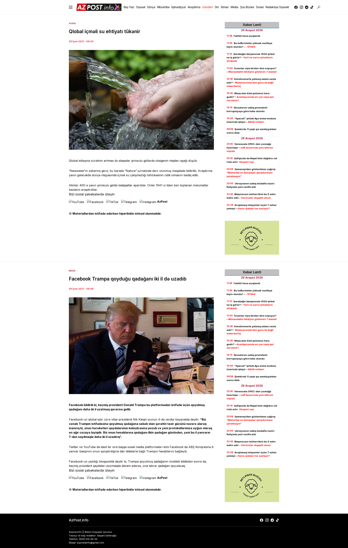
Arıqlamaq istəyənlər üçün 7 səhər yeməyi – (252, 207)
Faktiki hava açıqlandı (243, 35)
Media (72, 270)
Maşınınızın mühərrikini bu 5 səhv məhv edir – (251, 196)
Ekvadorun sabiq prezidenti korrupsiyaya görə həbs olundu (247, 109)
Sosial (72, 23)
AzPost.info (78, 520)
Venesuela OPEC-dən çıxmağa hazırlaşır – (250, 147)
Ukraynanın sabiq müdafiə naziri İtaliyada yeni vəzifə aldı (250, 185)
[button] (70, 7)
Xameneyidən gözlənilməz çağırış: (251, 173)
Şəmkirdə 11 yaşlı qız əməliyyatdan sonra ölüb (251, 131)
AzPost (162, 201)
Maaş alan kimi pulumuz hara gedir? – (250, 97)
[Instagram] (301, 7)
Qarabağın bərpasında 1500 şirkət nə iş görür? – (251, 57)
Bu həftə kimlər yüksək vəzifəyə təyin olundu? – (249, 45)
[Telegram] (306, 7)
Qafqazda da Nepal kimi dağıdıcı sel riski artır (252, 160)
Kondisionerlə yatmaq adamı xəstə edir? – (251, 82)
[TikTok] (312, 7)
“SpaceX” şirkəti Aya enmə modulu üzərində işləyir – (251, 120)
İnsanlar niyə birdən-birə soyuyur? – (252, 70)
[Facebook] (296, 7)
